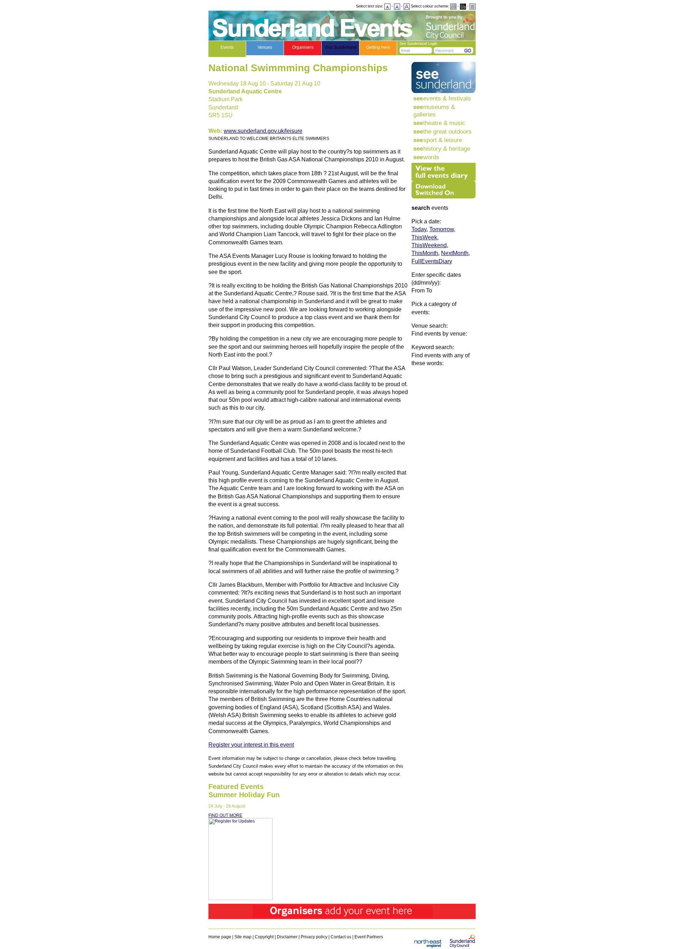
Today (418, 229)
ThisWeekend (429, 245)
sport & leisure (437, 140)
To (429, 290)
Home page (219, 936)
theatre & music (439, 122)
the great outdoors (442, 131)
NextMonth (454, 253)
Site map (243, 936)
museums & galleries (434, 110)
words (426, 157)
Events (227, 47)
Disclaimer (287, 936)
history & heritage (441, 148)
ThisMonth (424, 253)
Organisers (303, 47)
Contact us (341, 936)
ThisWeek (424, 237)
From (418, 290)
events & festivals (442, 98)
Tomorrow (441, 229)
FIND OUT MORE (225, 815)
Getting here (378, 47)
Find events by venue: (439, 334)
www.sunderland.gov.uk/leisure (263, 131)
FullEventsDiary (431, 261)
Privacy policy (314, 936)
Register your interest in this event (251, 745)
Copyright (264, 936)
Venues (265, 47)
